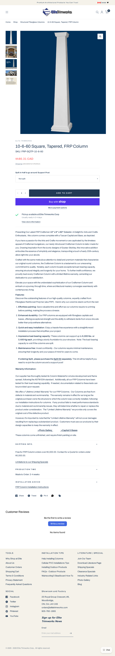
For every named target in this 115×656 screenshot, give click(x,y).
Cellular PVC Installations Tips (55, 563)
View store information (31, 222)
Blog (80, 584)
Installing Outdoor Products (54, 567)
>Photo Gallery (45, 430)
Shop (15, 22)
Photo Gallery (84, 580)
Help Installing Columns (52, 559)
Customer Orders (14, 567)
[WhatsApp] (53, 496)
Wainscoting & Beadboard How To (57, 576)
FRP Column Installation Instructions (32, 487)
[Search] (97, 12)
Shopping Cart (12, 571)
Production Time (25, 469)
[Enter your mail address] (70, 633)
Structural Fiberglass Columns (32, 22)
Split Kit (57, 359)
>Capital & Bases (68, 430)
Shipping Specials (86, 567)
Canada (103, 2)
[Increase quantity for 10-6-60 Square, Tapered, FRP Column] (25, 193)
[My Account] (102, 12)
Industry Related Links (88, 576)
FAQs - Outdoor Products (53, 571)
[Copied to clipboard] (60, 496)
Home (8, 22)
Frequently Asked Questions (19, 584)
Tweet (33, 496)
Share (21, 496)
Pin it (46, 496)
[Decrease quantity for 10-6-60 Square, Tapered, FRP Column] (18, 193)
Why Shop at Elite (14, 559)
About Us (10, 563)
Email (44, 628)
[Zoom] (100, 36)
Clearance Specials (86, 571)
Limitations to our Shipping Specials (31, 462)
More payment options (57, 208)
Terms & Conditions (15, 576)
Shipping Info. (24, 444)
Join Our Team (84, 559)
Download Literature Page (89, 563)
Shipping (18, 164)
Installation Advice (28, 482)
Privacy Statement (14, 580)
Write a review (57, 523)
